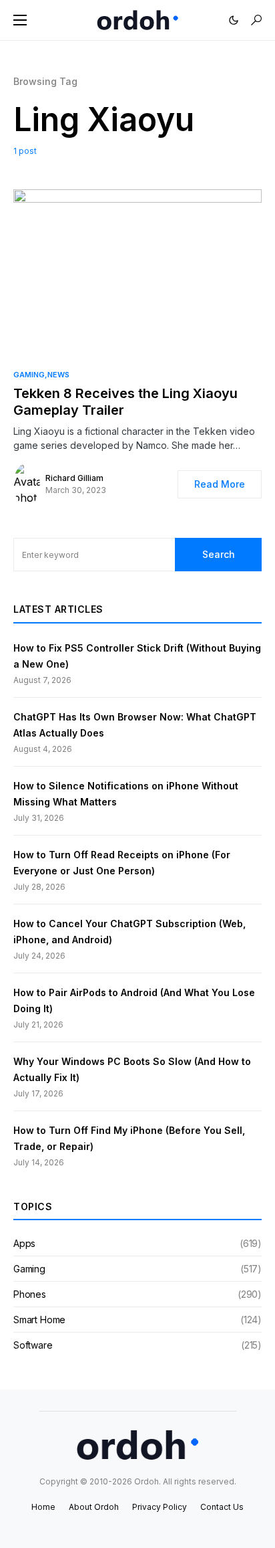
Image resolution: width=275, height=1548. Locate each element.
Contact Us (222, 1507)
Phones (29, 1294)
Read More (219, 484)
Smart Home (39, 1319)
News (58, 374)
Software (33, 1345)
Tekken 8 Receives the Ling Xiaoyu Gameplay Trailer (125, 401)
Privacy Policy (159, 1507)
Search (218, 554)
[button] (20, 20)
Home (43, 1507)
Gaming (29, 374)
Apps (24, 1243)
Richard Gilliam (74, 478)
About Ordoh (94, 1507)
